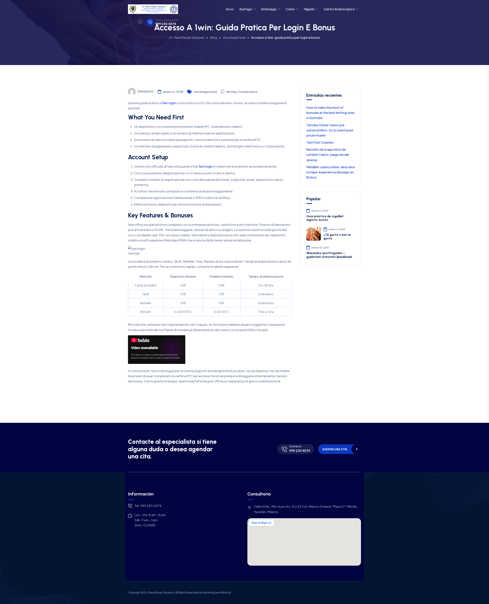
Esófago (246, 9)
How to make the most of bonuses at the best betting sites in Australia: (330, 112)
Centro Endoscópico (339, 9)
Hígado (309, 9)
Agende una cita (334, 449)
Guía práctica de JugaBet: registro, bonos (325, 218)
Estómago (269, 9)
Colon (290, 9)
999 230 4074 (165, 23)
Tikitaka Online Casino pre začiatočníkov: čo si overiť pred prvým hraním (329, 130)
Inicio (230, 9)
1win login (169, 103)
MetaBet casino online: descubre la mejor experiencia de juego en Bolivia (330, 172)
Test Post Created (319, 142)
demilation (146, 91)
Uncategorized (205, 92)
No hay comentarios (242, 92)
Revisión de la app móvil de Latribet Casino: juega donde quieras (327, 154)
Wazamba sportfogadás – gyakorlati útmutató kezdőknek (329, 254)
